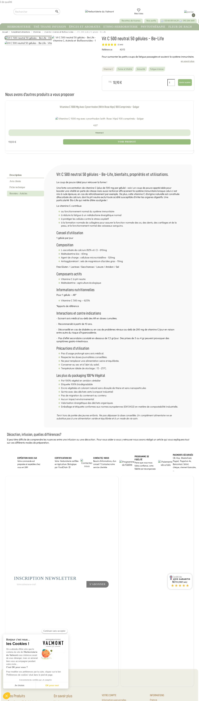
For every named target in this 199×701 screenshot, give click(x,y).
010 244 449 (188, 20)
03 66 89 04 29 (171, 20)
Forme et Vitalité (125, 69)
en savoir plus (187, 61)
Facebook (66, 592)
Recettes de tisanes (131, 20)
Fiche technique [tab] (17, 187)
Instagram (77, 592)
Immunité (141, 69)
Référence (107, 49)
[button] (6, 695)
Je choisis (19, 685)
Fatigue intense (157, 69)
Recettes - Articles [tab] (18, 193)
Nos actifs (151, 20)
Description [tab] (15, 175)
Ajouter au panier (185, 82)
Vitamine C (108, 69)
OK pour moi (52, 685)
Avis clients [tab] (15, 181)
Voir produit (127, 142)
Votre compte (109, 695)
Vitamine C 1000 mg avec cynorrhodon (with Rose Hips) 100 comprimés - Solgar (99, 106)
